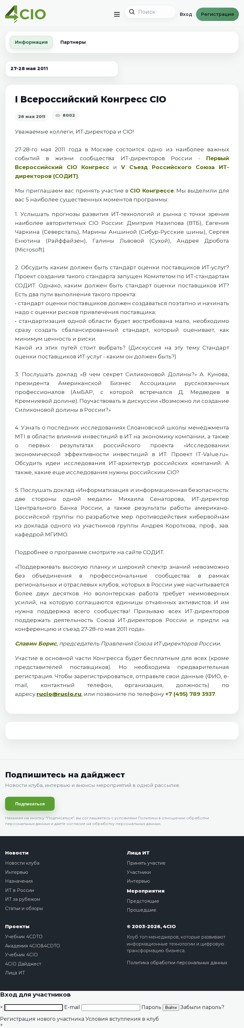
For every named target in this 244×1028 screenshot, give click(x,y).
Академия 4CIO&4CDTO (32, 946)
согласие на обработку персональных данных (113, 823)
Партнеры (73, 42)
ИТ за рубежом (22, 899)
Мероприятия (146, 891)
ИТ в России (19, 890)
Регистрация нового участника (42, 1019)
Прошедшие (141, 910)
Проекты (17, 926)
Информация (31, 42)
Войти (171, 1007)
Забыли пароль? (202, 1007)
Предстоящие (143, 901)
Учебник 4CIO (21, 955)
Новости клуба (22, 863)
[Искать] (132, 12)
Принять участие (146, 863)
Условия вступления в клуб (122, 1019)
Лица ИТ (138, 853)
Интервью (16, 872)
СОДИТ (153, 552)
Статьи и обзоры (24, 908)
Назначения (19, 881)
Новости (17, 853)
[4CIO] (25, 14)
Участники (139, 872)
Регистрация (217, 14)
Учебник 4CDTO (24, 937)
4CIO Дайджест (23, 964)
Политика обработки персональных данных (177, 963)
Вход (186, 14)
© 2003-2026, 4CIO (151, 926)
